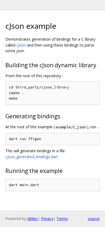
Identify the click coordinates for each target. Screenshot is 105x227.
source (94, 218)
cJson (21, 45)
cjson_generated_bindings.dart (31, 156)
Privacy (47, 218)
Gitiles (32, 218)
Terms (62, 218)
